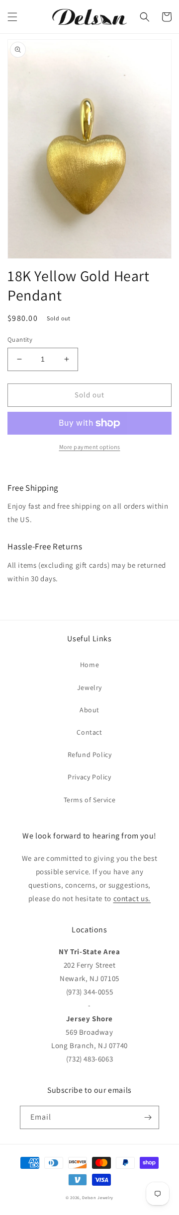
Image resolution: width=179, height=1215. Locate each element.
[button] (12, 17)
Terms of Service (90, 799)
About (89, 709)
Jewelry (89, 687)
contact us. (132, 898)
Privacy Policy (89, 776)
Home (89, 664)
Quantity (19, 339)
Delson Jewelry (97, 1197)
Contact (89, 732)
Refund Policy (90, 754)
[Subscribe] (148, 1117)
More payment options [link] (89, 447)
